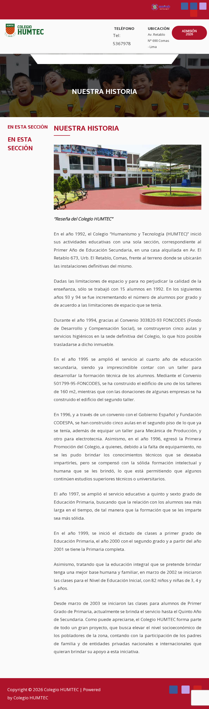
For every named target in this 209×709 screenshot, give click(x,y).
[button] (104, 59)
